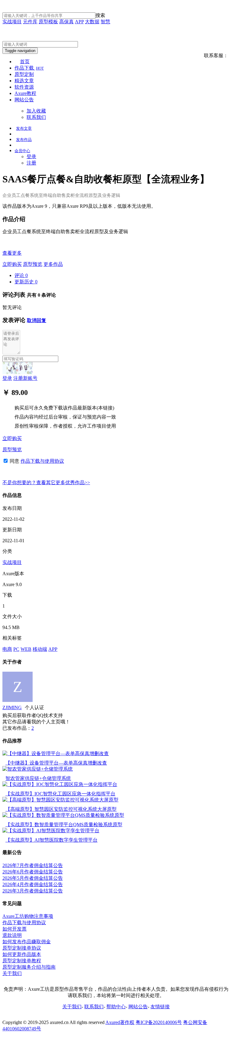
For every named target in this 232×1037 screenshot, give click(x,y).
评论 (21, 275)
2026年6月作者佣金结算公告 (32, 871)
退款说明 (12, 935)
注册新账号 (25, 378)
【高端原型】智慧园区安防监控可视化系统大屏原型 (61, 809)
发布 (24, 128)
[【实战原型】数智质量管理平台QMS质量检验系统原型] (63, 815)
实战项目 (12, 21)
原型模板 (48, 21)
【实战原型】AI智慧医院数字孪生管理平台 (51, 840)
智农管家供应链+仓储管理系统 (38, 778)
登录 (31, 156)
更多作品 (53, 264)
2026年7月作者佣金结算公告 (32, 865)
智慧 (105, 21)
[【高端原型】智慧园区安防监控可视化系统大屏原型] (60, 799)
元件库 (30, 21)
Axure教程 (25, 93)
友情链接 (160, 1006)
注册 (31, 162)
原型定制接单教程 (21, 960)
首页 (25, 61)
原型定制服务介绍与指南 (29, 967)
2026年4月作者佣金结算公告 (32, 884)
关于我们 (12, 973)
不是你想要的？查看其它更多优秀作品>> (46, 482)
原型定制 (24, 74)
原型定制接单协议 (21, 948)
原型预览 (32, 264)
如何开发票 (14, 928)
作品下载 (29, 67)
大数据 (92, 21)
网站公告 (24, 99)
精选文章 (24, 80)
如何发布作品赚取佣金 (26, 941)
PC (16, 649)
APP (79, 21)
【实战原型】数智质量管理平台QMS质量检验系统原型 (63, 824)
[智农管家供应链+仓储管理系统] (37, 768)
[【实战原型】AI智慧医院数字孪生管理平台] (50, 830)
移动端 (40, 649)
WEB (26, 649)
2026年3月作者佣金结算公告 (32, 890)
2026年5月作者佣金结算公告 (32, 878)
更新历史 (25, 281)
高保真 (66, 21)
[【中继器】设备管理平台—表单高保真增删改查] (55, 753)
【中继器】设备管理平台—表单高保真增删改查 (56, 762)
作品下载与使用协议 (42, 461)
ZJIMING (12, 707)
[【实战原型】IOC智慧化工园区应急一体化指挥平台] (59, 784)
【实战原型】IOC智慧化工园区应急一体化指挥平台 (60, 793)
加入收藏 (36, 110)
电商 (7, 649)
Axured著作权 (119, 1022)
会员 (22, 150)
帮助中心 (116, 1006)
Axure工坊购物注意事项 (27, 916)
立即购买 (12, 264)
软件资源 (24, 87)
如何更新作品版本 (21, 954)
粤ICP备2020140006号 (159, 1022)
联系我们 (36, 117)
